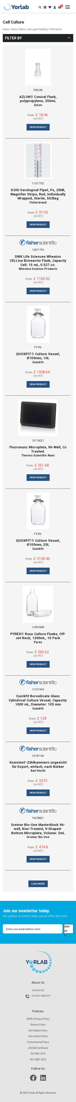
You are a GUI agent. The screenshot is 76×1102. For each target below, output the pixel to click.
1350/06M (38, 627)
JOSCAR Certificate (38, 1047)
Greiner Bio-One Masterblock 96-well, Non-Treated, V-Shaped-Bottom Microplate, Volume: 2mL (38, 829)
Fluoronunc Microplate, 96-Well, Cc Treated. (38, 449)
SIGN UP (67, 928)
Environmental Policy (38, 1042)
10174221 (38, 440)
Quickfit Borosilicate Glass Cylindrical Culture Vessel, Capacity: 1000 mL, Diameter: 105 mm (38, 700)
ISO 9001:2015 (38, 1053)
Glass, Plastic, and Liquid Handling (29, 29)
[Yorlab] (38, 953)
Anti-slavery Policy (38, 1036)
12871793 (38, 249)
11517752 (38, 183)
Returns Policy (38, 1024)
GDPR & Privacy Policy (38, 1018)
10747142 (38, 756)
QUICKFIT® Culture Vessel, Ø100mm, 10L (38, 356)
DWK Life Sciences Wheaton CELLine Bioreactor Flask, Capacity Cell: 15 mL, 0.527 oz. (38, 261)
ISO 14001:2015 (38, 1059)
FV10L (38, 347)
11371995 (38, 689)
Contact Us (38, 990)
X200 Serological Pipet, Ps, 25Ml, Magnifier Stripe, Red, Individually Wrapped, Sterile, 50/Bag (38, 194)
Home (6, 29)
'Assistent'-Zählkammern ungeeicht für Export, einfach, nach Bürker (38, 764)
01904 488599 (41, 995)
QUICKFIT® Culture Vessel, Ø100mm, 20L (38, 543)
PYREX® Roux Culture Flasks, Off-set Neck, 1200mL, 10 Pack (38, 636)
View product (38, 127)
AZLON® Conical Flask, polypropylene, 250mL (38, 99)
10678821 (38, 818)
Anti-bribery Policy (38, 1030)
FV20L (38, 533)
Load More (38, 884)
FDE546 (38, 90)
